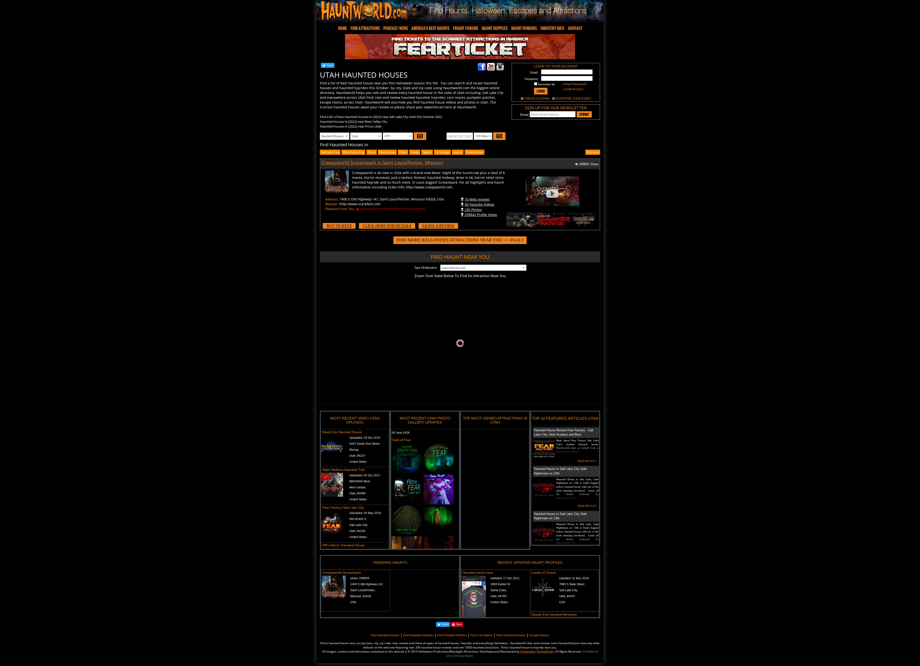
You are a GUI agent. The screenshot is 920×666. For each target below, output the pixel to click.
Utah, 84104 (357, 531)
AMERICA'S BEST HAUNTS (430, 28)
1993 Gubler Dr (500, 584)
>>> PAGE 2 (460, 240)
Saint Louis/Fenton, (362, 590)
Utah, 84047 (567, 596)
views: (359, 578)
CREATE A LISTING (536, 98)
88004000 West (359, 481)
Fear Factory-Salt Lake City (343, 507)
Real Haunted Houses (510, 635)
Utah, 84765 (498, 596)
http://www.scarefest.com (359, 204)
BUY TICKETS (339, 226)
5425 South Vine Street (364, 443)
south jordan (474, 152)
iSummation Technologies (537, 651)
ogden (427, 152)
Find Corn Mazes (481, 635)
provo (371, 152)
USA (353, 602)
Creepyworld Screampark (341, 572)
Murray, (354, 449)
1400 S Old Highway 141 (366, 584)
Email (534, 72)
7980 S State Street (571, 584)
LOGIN (541, 90)
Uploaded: (364, 437)
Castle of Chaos (544, 572)
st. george (442, 152)
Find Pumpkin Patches (451, 635)
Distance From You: (340, 209)
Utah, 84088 (357, 493)
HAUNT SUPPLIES (495, 28)
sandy (415, 152)
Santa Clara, (498, 590)
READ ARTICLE (587, 461)
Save (459, 624)
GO (420, 136)
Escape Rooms (539, 635)
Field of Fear (401, 440)
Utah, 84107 (357, 455)
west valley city (353, 152)
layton (457, 152)
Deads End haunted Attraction (554, 614)
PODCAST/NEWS (395, 28)
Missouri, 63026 (360, 596)
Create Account (573, 89)
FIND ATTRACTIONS (365, 28)
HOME (342, 28)
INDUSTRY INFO (552, 28)
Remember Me (546, 84)
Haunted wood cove (478, 572)
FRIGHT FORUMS (465, 28)
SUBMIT (584, 114)
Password (531, 79)
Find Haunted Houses (385, 635)
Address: (332, 199)
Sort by (592, 152)
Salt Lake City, (358, 525)
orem (403, 152)
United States (358, 461)
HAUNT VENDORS (524, 28)
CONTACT (575, 28)
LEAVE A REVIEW (438, 226)
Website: (331, 204)
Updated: (505, 578)
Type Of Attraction (425, 267)
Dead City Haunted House (342, 432)
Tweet (330, 65)
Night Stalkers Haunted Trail (343, 470)
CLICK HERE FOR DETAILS (387, 226)
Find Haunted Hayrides (418, 635)
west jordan (387, 152)
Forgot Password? (575, 84)
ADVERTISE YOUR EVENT (573, 98)
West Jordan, (357, 487)
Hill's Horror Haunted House (343, 545)
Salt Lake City (330, 152)
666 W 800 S (357, 519)
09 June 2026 (401, 432)
